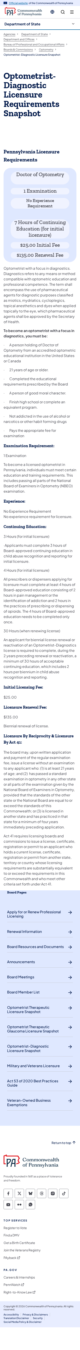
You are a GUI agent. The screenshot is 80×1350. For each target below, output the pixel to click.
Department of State (22, 24)
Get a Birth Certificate (19, 1243)
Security (38, 1318)
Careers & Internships (19, 1277)
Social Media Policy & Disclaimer (23, 1321)
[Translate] (52, 11)
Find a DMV (11, 1235)
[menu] (71, 12)
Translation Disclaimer (16, 1318)
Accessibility (11, 1314)
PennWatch (12, 1285)
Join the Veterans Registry (22, 1250)
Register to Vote (15, 1228)
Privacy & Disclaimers (35, 1314)
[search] (62, 12)
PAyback (10, 1258)
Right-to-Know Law (18, 1292)
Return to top (61, 1143)
